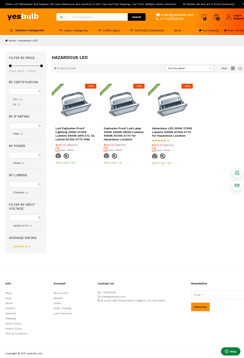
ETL (15, 99)
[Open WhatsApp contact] (237, 173)
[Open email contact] (237, 185)
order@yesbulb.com (177, 15)
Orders (57, 303)
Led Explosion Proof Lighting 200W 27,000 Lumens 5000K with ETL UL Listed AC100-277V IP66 (75, 134)
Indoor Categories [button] (76, 30)
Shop (8, 293)
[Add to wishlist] (76, 122)
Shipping (10, 318)
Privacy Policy (13, 328)
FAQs (8, 298)
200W (16, 163)
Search (136, 17)
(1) (22, 247)
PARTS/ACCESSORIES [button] (149, 30)
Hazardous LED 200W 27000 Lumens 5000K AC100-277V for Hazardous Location (172, 132)
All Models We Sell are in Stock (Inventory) (208, 4)
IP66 (16, 133)
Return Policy (13, 323)
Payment (10, 313)
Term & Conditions (16, 333)
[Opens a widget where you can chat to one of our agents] (230, 351)
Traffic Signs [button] (111, 30)
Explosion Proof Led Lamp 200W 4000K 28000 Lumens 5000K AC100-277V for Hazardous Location (124, 134)
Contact (10, 308)
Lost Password (63, 313)
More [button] (177, 30)
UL (14, 104)
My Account (61, 293)
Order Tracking (62, 308)
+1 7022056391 (172, 19)
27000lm (18, 192)
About (9, 303)
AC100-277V (20, 225)
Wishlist (58, 298)
